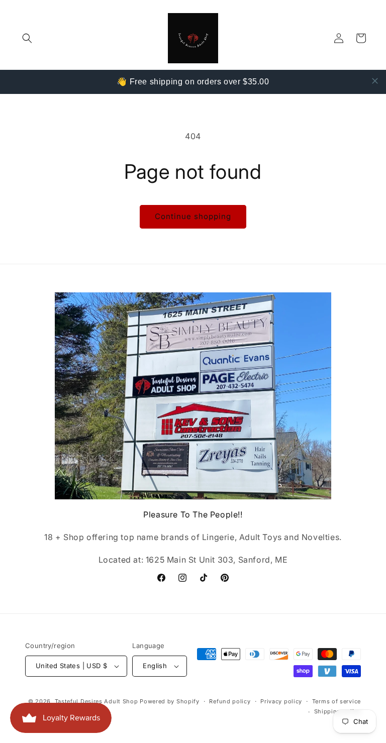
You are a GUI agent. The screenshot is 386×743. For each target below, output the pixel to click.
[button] (27, 38)
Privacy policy (281, 701)
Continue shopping (193, 216)
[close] (375, 81)
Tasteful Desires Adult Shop (97, 701)
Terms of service (336, 701)
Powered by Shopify (170, 701)
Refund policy (229, 701)
